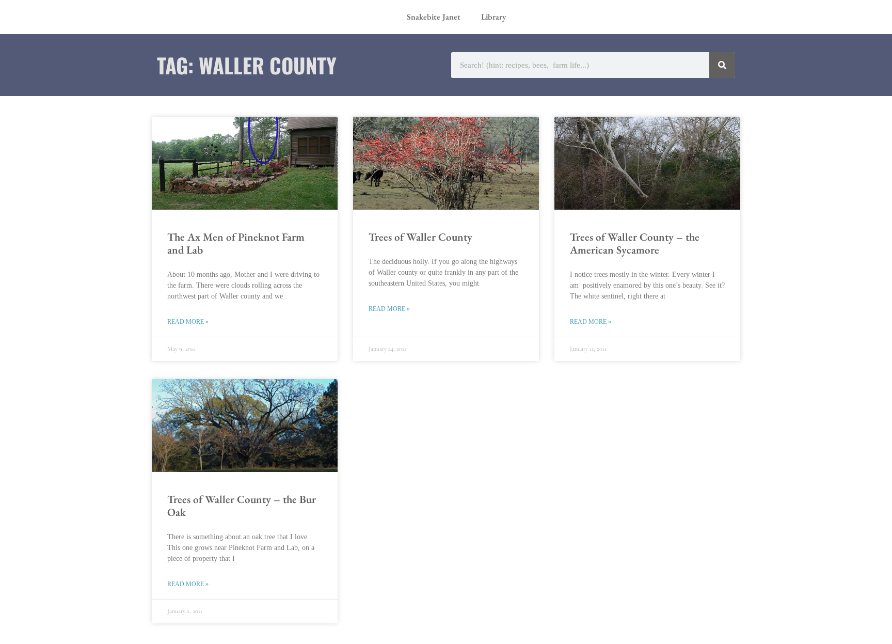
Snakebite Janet (433, 16)
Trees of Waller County (420, 237)
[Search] (722, 65)
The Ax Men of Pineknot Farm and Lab (236, 243)
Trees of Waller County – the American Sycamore (634, 243)
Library (493, 16)
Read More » (188, 321)
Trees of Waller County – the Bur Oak (241, 505)
